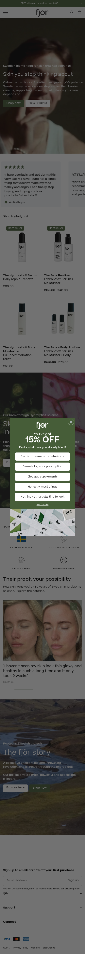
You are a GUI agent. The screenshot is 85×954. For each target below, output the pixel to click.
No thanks (42, 505)
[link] (42, 522)
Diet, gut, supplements (42, 476)
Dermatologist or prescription (43, 466)
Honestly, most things (42, 487)
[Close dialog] (71, 422)
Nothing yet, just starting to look (42, 497)
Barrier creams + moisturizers (42, 456)
